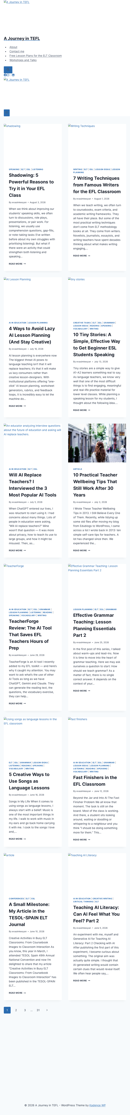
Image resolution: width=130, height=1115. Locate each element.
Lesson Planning (38, 323)
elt (23, 169)
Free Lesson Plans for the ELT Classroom (36, 55)
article (77, 469)
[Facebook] (5, 75)
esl (28, 169)
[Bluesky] (10, 75)
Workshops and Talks (23, 60)
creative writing (102, 898)
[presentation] (33, 143)
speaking (14, 169)
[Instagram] (7, 75)
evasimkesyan (19, 202)
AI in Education (17, 323)
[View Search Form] (8, 69)
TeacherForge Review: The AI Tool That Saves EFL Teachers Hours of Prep (30, 635)
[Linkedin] (13, 75)
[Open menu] (7, 112)
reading (94, 326)
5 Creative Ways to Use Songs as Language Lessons (29, 781)
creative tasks (82, 323)
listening (37, 169)
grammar (109, 323)
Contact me (17, 51)
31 (38, 1010)
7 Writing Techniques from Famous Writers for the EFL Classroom (97, 184)
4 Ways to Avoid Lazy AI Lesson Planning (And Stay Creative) (32, 335)
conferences (16, 898)
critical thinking (83, 901)
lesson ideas (102, 169)
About (13, 47)
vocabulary (80, 329)
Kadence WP (97, 1105)
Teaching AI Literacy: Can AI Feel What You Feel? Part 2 (96, 914)
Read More (17, 263)
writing (77, 169)
